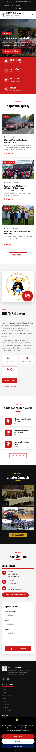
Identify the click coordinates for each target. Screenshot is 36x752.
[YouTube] (19, 8)
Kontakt (5, 708)
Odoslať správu (19, 649)
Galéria (5, 699)
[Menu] (27, 15)
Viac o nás (11, 381)
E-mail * (7, 620)
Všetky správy (17, 255)
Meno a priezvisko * (11, 611)
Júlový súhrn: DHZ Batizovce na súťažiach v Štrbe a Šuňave (15, 186)
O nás (4, 692)
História (5, 702)
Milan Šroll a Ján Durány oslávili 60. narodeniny (17, 232)
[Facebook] (16, 8)
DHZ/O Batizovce (13, 13)
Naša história (12, 387)
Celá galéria (19, 535)
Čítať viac (7, 154)
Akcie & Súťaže (7, 696)
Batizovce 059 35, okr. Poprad (12, 5)
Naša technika (13, 51)
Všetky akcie (17, 456)
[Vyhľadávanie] (32, 15)
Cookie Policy (7, 711)
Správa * (7, 629)
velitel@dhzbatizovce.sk (24, 2)
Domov (5, 689)
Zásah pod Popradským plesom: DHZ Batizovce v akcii (17, 141)
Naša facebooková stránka (16, 595)
